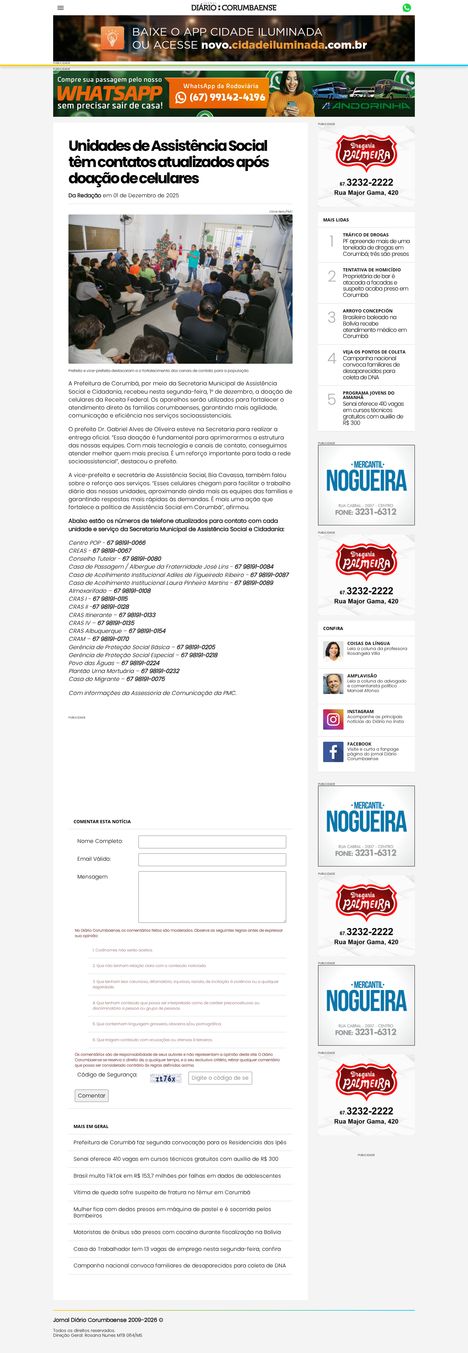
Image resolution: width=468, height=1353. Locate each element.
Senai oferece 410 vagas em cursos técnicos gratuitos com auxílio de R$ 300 (176, 1159)
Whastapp (407, 8)
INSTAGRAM (360, 711)
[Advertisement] (180, 763)
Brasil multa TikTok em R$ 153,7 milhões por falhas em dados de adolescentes (177, 1176)
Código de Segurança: (107, 1074)
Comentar (91, 1095)
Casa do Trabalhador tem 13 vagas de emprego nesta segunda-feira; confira (177, 1249)
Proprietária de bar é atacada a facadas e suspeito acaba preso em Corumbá (375, 285)
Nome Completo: (100, 841)
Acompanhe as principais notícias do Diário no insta (375, 719)
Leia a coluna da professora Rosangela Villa (377, 651)
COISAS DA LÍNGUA (368, 643)
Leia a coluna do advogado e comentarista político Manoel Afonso (377, 686)
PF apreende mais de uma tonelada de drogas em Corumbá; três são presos (376, 247)
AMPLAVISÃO (362, 676)
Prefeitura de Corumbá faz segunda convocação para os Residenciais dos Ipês (180, 1142)
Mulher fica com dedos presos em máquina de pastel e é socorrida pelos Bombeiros (172, 1212)
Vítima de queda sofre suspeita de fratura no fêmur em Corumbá (162, 1192)
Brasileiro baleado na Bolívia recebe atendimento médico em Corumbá (375, 326)
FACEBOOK (359, 744)
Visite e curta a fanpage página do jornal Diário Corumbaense (373, 754)
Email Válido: (94, 859)
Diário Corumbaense (234, 7)
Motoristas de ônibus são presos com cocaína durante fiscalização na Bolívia (177, 1232)
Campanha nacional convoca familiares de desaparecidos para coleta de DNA (180, 1265)
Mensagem (92, 876)
